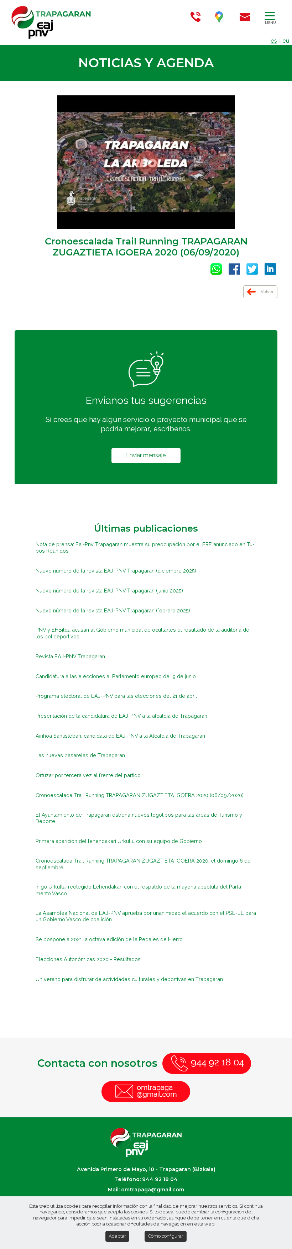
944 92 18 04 (160, 1179)
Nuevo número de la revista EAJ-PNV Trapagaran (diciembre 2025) (116, 571)
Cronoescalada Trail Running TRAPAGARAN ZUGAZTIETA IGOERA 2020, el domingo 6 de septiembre (143, 864)
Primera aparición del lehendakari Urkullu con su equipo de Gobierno (119, 841)
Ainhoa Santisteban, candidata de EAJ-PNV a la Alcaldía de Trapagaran (120, 736)
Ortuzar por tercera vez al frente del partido (88, 775)
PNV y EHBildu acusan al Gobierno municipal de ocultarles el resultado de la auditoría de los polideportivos (142, 633)
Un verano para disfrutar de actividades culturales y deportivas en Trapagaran (129, 979)
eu (285, 40)
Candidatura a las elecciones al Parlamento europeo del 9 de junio (116, 676)
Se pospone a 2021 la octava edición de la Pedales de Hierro (109, 939)
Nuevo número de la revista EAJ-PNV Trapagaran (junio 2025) (109, 590)
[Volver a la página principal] (18, 22)
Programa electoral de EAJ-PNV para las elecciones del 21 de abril (116, 696)
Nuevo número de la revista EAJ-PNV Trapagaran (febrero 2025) (113, 610)
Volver (266, 291)
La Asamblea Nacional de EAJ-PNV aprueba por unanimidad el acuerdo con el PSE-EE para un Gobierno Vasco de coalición (146, 916)
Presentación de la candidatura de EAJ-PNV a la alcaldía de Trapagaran (121, 716)
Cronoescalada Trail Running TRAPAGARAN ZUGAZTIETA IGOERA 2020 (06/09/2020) (140, 795)
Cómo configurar (165, 1236)
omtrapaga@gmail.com (152, 1189)
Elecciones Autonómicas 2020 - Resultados (88, 959)
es (274, 40)
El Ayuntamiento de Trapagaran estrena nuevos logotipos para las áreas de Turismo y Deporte (139, 818)
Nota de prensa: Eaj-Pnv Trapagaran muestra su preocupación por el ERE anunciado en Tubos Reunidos (145, 547)
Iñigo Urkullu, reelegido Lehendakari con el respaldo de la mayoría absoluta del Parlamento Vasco (139, 890)
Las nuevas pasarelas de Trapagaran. (81, 755)
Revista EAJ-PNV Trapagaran (70, 656)
